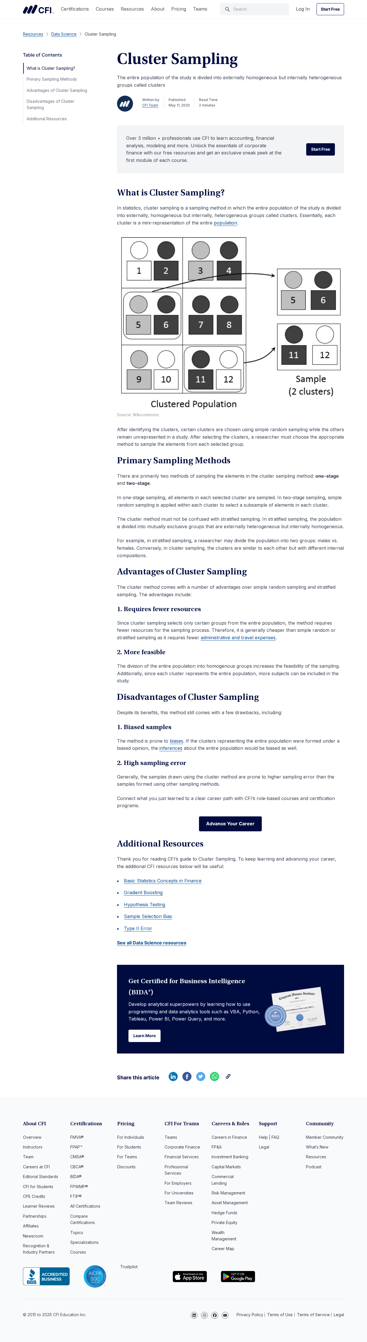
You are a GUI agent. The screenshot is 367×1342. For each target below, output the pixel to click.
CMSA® (77, 1156)
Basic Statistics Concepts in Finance (163, 881)
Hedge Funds (224, 1212)
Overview (32, 1137)
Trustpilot (129, 1266)
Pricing (178, 9)
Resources (132, 9)
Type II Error (138, 928)
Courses (105, 9)
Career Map (223, 1248)
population (225, 223)
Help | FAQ (269, 1137)
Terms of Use (280, 1314)
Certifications (75, 9)
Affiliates (31, 1225)
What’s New (317, 1147)
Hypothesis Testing (144, 904)
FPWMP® (79, 1186)
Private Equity (224, 1222)
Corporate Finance (182, 1147)
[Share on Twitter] (200, 1079)
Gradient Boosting (143, 892)
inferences (170, 748)
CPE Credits (34, 1196)
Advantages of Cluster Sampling (57, 90)
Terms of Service (313, 1314)
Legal (264, 1147)
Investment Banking (230, 1156)
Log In (303, 9)
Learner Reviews (39, 1206)
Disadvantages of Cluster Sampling (50, 104)
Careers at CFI (36, 1166)
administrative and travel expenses (238, 637)
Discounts (126, 1166)
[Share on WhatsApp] (214, 1079)
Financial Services (182, 1156)
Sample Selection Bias (148, 916)
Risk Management (228, 1192)
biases (176, 741)
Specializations (84, 1242)
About (157, 9)
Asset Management (230, 1202)
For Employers (178, 1183)
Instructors (32, 1147)
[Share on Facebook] (187, 1079)
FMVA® (77, 1137)
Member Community (324, 1137)
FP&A (217, 1147)
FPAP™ (76, 1147)
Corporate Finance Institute (38, 9)
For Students (129, 1147)
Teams (200, 9)
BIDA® (76, 1176)
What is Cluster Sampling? (51, 68)
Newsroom (33, 1235)
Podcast (313, 1166)
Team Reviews (178, 1202)
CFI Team (150, 105)
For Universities (179, 1192)
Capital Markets (226, 1166)
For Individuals (130, 1137)
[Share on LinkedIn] (173, 1079)
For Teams (127, 1156)
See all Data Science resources (151, 943)
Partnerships (34, 1216)
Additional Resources (47, 118)
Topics (76, 1232)
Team (28, 1156)
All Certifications (85, 1206)
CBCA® (77, 1166)
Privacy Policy (250, 1314)
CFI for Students (38, 1186)
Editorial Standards (40, 1176)
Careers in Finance (229, 1137)
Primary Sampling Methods (52, 79)
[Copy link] (228, 1079)
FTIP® (76, 1196)
